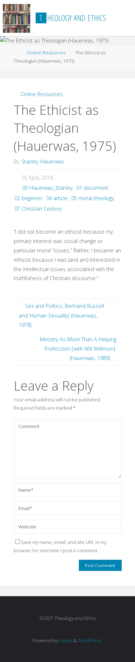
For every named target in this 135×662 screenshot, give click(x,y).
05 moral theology (92, 198)
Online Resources (46, 52)
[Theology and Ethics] (17, 17)
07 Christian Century (38, 208)
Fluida (65, 640)
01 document (92, 187)
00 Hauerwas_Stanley (47, 187)
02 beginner (28, 198)
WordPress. (90, 640)
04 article (57, 198)
